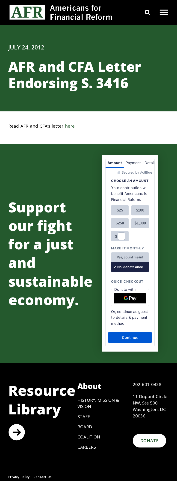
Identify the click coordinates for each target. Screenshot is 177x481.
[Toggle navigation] (164, 12)
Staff (83, 416)
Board (84, 426)
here (70, 126)
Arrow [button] (16, 432)
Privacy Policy (19, 477)
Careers (86, 447)
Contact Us (42, 477)
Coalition (88, 437)
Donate (149, 440)
